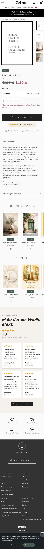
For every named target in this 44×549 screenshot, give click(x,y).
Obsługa (24, 505)
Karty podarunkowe (23, 460)
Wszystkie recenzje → (22, 404)
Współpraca (25, 483)
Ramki (3, 483)
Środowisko (25, 487)
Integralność (5, 516)
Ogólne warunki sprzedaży (9, 509)
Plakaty (3, 480)
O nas (23, 476)
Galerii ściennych (6, 476)
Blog (2, 501)
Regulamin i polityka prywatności (11, 512)
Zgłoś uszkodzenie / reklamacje (31, 519)
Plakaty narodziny (6, 487)
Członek (24, 512)
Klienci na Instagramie (7, 505)
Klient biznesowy (27, 516)
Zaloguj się (25, 501)
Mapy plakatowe (6, 491)
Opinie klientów (27, 480)
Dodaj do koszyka (23, 117)
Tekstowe (5, 79)
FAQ (23, 509)
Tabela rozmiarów (13, 101)
